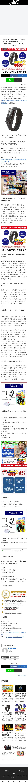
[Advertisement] (14, 20)
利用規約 (7, 771)
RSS (14, 773)
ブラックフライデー (7, 659)
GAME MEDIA (12, 648)
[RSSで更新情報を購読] (11, 651)
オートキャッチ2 (14, 657)
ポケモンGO (16, 659)
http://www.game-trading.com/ (14, 637)
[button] (18, 80)
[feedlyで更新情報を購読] (9, 651)
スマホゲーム (6, 657)
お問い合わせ (20, 771)
